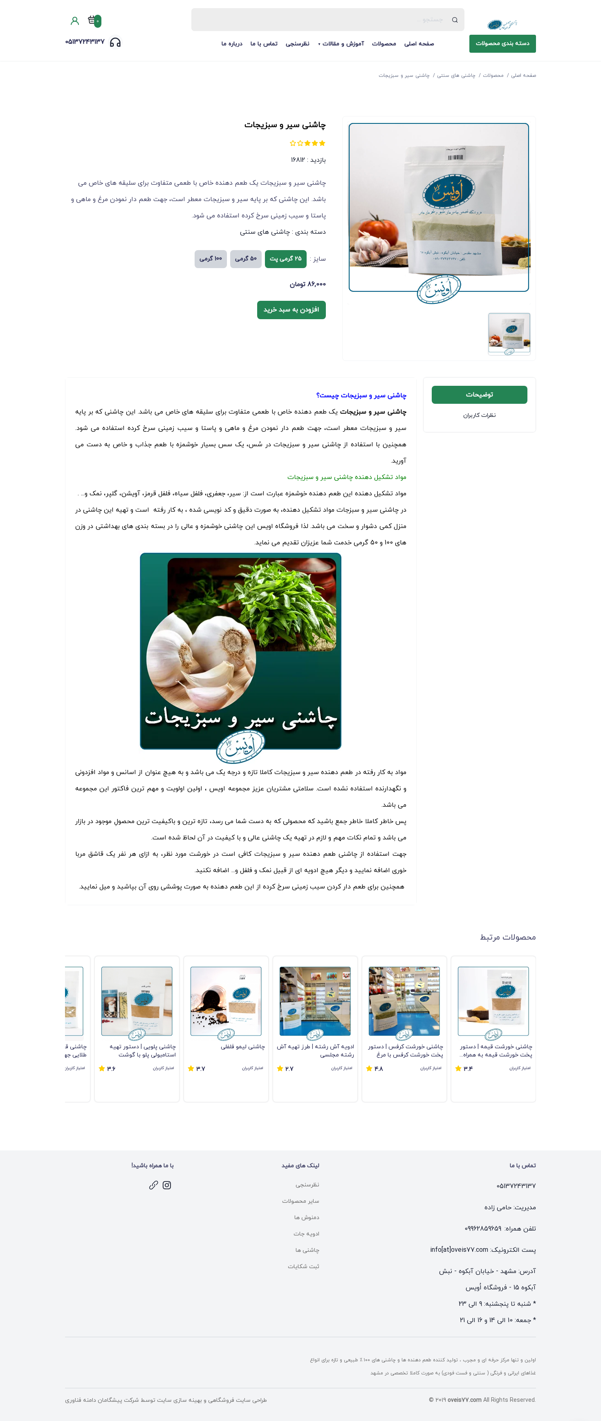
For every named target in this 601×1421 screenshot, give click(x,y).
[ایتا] (154, 1185)
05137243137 (85, 42)
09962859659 (482, 1228)
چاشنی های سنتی (265, 232)
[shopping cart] (92, 21)
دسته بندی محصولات (502, 43)
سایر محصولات (300, 1201)
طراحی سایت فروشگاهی (236, 1400)
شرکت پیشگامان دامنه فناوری (102, 1400)
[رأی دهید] (322, 143)
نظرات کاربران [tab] (479, 415)
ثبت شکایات (303, 1267)
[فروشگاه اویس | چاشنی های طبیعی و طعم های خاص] (502, 25)
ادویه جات (306, 1234)
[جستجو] (455, 19)
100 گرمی (211, 259)
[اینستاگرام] (167, 1185)
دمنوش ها (306, 1218)
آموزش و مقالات (343, 44)
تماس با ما (264, 44)
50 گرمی (246, 259)
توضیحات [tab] (479, 394)
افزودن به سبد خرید (291, 309)
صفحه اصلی (419, 44)
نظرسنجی (297, 44)
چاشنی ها (307, 1250)
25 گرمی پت (286, 259)
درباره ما (232, 44)
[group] (493, 1029)
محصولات (384, 44)
